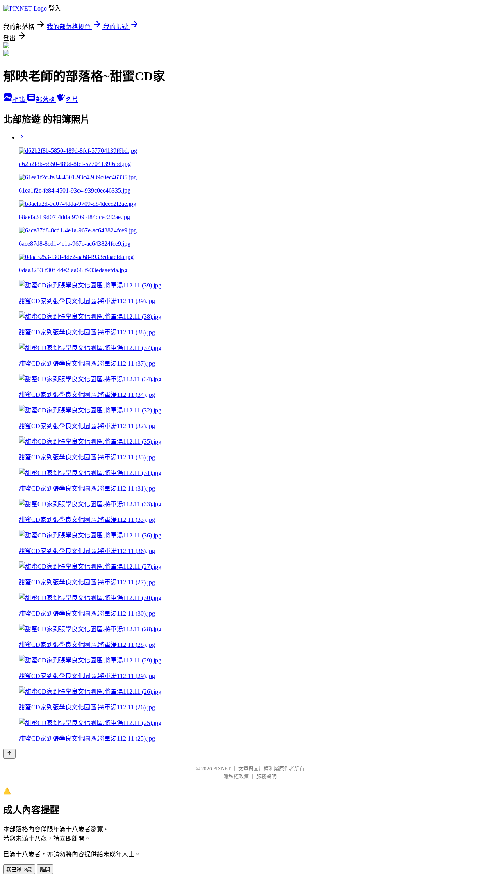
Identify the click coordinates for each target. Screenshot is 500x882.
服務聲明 (266, 776)
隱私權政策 (236, 776)
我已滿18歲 (19, 870)
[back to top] (9, 754)
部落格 (46, 99)
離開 (45, 870)
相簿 (19, 99)
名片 (72, 99)
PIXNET (222, 768)
